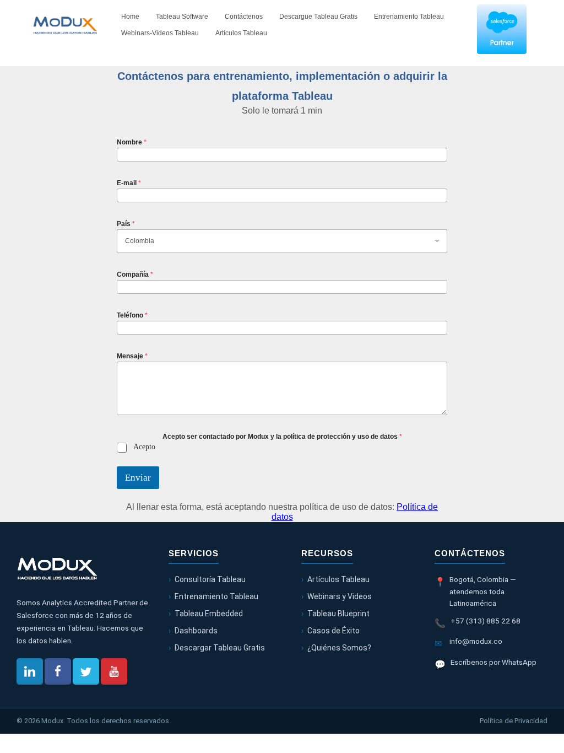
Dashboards (196, 630)
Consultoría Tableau (210, 579)
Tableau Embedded (209, 613)
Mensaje (132, 356)
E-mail (129, 183)
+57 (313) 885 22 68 (485, 620)
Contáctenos (244, 16)
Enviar (138, 477)
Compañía (135, 274)
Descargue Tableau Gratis (318, 16)
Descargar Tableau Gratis (220, 647)
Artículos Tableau (241, 33)
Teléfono (132, 315)
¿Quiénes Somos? (339, 647)
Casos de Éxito (333, 630)
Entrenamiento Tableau (409, 16)
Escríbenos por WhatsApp (493, 662)
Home (130, 16)
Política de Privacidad (513, 721)
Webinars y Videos (339, 596)
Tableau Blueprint (338, 613)
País (126, 224)
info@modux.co (475, 641)
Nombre (132, 142)
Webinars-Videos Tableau (160, 33)
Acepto (144, 447)
